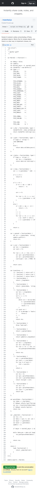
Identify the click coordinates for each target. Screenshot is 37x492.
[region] (18, 254)
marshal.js (7, 20)
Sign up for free (10, 467)
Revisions (17, 31)
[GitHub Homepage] (12, 487)
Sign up (32, 3)
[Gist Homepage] (12, 3)
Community (29, 480)
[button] (28, 26)
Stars (29, 31)
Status (23, 480)
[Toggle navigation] (3, 3)
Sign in (23, 3)
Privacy (11, 480)
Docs (10, 482)
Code (6, 31)
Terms (6, 480)
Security (17, 480)
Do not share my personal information (18, 484)
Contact (15, 482)
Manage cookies (23, 482)
